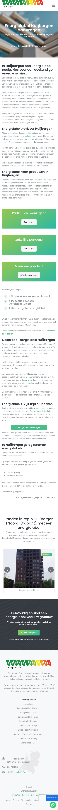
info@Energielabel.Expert (17, 772)
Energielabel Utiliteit (28, 713)
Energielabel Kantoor (28, 721)
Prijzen (16, 800)
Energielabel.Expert (29, 136)
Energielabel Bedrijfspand (28, 708)
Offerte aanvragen (29, 275)
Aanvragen (29, 222)
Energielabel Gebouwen (28, 717)
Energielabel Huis (28, 743)
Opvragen (38, 800)
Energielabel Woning (28, 738)
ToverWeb (15, 795)
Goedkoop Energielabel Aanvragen (28, 734)
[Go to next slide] (51, 570)
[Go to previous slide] (7, 570)
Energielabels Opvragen (29, 427)
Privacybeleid (28, 795)
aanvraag (28, 380)
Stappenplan (26, 800)
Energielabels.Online (38, 411)
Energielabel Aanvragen (28, 730)
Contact (29, 804)
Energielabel (28, 704)
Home (12, 46)
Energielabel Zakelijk (28, 725)
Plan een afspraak (29, 632)
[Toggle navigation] (54, 5)
